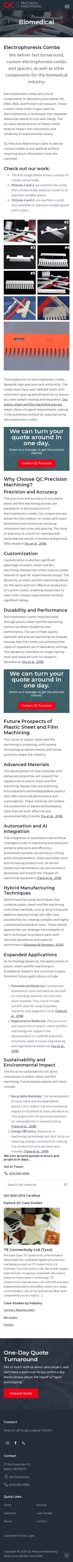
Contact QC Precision (36, 463)
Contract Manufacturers (19, 1310)
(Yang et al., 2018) (48, 878)
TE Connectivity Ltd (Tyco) (28, 1250)
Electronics (11, 1317)
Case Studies (44, 1513)
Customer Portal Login (19, 1535)
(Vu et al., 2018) (35, 544)
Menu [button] (62, 6)
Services (41, 1505)
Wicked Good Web (31, 1556)
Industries (10, 1513)
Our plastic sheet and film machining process (36, 402)
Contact (41, 1521)
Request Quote (21, 1393)
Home (7, 1505)
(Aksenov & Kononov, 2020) (43, 945)
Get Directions (19, 1477)
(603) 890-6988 (19, 1173)
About (8, 1521)
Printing (8, 1325)
